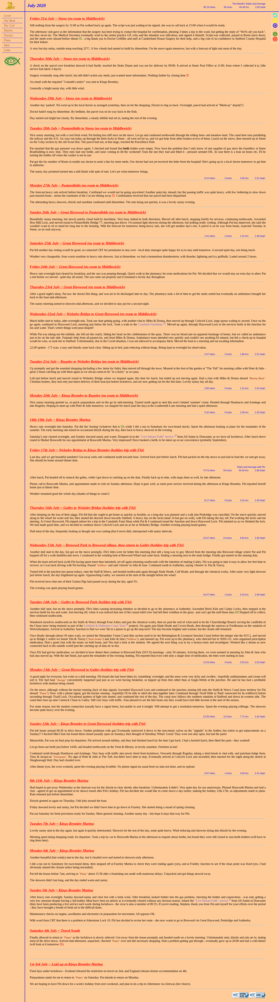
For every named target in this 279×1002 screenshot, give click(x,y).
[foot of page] (275, 26)
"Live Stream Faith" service (157, 436)
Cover (7, 15)
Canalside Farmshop (150, 324)
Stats (6, 45)
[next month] (275, 40)
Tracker (8, 35)
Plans (7, 40)
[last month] (275, 34)
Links (7, 50)
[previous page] (275, 16)
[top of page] (275, 21)
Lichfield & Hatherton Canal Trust (105, 625)
